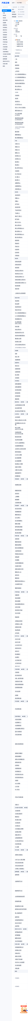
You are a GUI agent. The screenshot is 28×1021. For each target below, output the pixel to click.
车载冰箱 (17, 968)
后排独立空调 (18, 950)
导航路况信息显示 (19, 554)
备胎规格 (17, 399)
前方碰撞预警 (18, 458)
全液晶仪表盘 (18, 831)
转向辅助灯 (17, 654)
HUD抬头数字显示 (19, 841)
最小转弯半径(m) (19, 168)
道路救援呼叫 (18, 473)
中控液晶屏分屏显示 (19, 728)
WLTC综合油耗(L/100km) (18, 114)
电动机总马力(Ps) (19, 273)
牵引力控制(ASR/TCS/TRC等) (19, 428)
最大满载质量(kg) (19, 137)
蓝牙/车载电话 (18, 731)
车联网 (16, 780)
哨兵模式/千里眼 (19, 464)
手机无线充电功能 (19, 862)
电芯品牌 (17, 303)
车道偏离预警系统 (19, 445)
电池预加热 (17, 630)
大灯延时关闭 (18, 663)
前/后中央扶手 (18, 923)
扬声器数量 (17, 935)
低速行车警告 (18, 467)
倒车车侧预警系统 (19, 548)
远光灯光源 (17, 642)
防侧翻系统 (17, 476)
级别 (16, 62)
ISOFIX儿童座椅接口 (20, 442)
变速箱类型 (17, 359)
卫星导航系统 (18, 551)
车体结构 (17, 377)
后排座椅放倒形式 (19, 920)
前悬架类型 (17, 368)
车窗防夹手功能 (18, 681)
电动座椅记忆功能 (19, 906)
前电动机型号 (18, 264)
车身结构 (17, 95)
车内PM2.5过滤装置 (19, 962)
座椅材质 (17, 874)
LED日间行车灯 (18, 645)
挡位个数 (17, 356)
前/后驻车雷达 (18, 508)
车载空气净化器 (18, 959)
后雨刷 (16, 695)
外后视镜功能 (18, 709)
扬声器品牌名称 (18, 932)
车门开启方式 (18, 174)
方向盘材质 (17, 810)
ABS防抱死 (17, 417)
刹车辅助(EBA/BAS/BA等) (20, 423)
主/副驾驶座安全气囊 (20, 405)
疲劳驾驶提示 (18, 451)
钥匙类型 (17, 617)
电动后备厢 (17, 598)
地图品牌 (17, 557)
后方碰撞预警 (18, 461)
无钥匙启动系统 (18, 621)
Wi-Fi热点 (17, 789)
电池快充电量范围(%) (20, 83)
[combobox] (6, 7)
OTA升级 (17, 786)
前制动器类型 (18, 384)
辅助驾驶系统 (18, 541)
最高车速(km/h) (18, 110)
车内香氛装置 (18, 965)
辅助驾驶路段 (18, 588)
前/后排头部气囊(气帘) (20, 411)
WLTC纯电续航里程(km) (20, 74)
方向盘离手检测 (18, 584)
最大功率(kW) (18, 86)
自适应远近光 (18, 648)
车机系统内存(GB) (19, 774)
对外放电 (17, 633)
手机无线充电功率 (19, 865)
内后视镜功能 (18, 844)
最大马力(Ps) (18, 222)
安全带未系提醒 (18, 439)
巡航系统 (17, 538)
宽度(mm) (17, 146)
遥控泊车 (17, 575)
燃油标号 (17, 243)
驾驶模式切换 (18, 484)
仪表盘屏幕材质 (18, 837)
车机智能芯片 (18, 771)
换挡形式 (17, 816)
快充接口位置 (18, 341)
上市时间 (17, 71)
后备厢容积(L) (18, 186)
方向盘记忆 (17, 825)
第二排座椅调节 (18, 913)
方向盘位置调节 (18, 813)
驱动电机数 (17, 285)
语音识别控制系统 (19, 744)
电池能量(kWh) (18, 319)
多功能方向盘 (18, 819)
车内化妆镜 (17, 691)
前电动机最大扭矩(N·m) (20, 282)
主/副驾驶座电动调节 (20, 896)
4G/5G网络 (17, 783)
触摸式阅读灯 (18, 938)
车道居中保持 (18, 566)
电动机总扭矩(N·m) (19, 276)
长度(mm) (17, 143)
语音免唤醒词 (18, 756)
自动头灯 (17, 651)
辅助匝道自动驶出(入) (20, 581)
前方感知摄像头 (18, 520)
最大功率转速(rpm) (19, 228)
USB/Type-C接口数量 (20, 859)
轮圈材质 (17, 595)
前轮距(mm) (18, 155)
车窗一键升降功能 (19, 678)
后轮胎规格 (17, 396)
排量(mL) (17, 198)
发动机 (16, 98)
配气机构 (17, 219)
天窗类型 (17, 672)
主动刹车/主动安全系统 (20, 448)
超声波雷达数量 (18, 526)
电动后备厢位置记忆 (19, 604)
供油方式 (17, 246)
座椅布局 (17, 917)
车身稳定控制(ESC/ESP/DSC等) (19, 432)
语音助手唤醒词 (18, 753)
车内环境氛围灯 (18, 941)
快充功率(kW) (18, 329)
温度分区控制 (18, 956)
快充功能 (17, 326)
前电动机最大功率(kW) (20, 279)
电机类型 (17, 267)
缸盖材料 (17, 249)
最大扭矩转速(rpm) (19, 234)
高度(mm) (17, 149)
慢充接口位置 (18, 338)
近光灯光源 (17, 639)
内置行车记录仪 (18, 470)
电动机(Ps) (17, 101)
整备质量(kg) (18, 134)
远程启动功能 (18, 627)
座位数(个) (17, 180)
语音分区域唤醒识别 (19, 759)
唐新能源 (14, 14)
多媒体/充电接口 (19, 854)
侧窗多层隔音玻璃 (19, 684)
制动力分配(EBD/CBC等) (20, 420)
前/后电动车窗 (18, 675)
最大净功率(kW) (18, 237)
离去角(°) (17, 165)
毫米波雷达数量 (18, 529)
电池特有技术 (18, 306)
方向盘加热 (17, 822)
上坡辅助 (17, 496)
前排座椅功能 (18, 901)
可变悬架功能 (18, 502)
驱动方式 (17, 365)
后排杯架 (17, 926)
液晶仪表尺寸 (18, 834)
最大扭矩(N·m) (18, 89)
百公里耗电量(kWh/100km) (18, 322)
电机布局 (17, 288)
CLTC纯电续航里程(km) (20, 77)
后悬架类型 (17, 371)
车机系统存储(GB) (19, 777)
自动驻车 (17, 493)
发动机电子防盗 (18, 610)
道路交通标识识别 (19, 569)
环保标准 (17, 68)
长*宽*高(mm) (18, 104)
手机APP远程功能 (19, 797)
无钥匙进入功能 (18, 624)
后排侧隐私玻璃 (18, 687)
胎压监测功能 (18, 436)
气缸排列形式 (18, 210)
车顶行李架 (17, 607)
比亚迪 (13, 11)
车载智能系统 (18, 768)
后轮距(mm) (18, 158)
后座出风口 (17, 953)
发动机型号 (17, 195)
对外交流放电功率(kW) (20, 344)
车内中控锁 (17, 613)
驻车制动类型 (18, 390)
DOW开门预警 (18, 454)
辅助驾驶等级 (18, 544)
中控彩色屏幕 (18, 719)
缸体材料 (17, 252)
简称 (16, 353)
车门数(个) (17, 177)
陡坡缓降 (17, 499)
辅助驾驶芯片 (18, 514)
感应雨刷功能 (18, 698)
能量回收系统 (18, 490)
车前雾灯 (17, 657)
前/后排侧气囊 (18, 408)
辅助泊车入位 (18, 572)
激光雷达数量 (18, 532)
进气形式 (17, 204)
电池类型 (17, 300)
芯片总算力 (17, 517)
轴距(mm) (17, 152)
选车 (13, 9)
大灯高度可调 (18, 660)
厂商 (16, 59)
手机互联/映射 (18, 734)
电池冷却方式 (18, 310)
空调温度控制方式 (19, 947)
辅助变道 (17, 578)
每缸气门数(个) (18, 216)
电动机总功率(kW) (19, 270)
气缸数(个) (17, 213)
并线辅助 (17, 560)
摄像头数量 (17, 523)
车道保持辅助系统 (19, 563)
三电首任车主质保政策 (20, 293)
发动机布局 (17, 207)
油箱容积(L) (17, 183)
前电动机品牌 (18, 261)
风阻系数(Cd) (18, 189)
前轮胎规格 (17, 393)
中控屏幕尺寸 (18, 722)
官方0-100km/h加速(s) (20, 107)
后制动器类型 (18, 387)
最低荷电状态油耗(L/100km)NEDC (19, 123)
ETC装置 (17, 847)
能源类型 (17, 65)
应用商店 (17, 765)
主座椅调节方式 (18, 881)
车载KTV (17, 804)
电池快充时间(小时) (19, 80)
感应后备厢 (17, 601)
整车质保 (17, 131)
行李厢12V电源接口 (19, 868)
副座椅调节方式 (18, 890)
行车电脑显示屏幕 (19, 828)
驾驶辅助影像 (18, 511)
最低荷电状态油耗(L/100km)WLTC (19, 118)
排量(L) (16, 201)
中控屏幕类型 (18, 725)
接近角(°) (17, 162)
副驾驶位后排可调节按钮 (21, 909)
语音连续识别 (18, 762)
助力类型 (17, 374)
